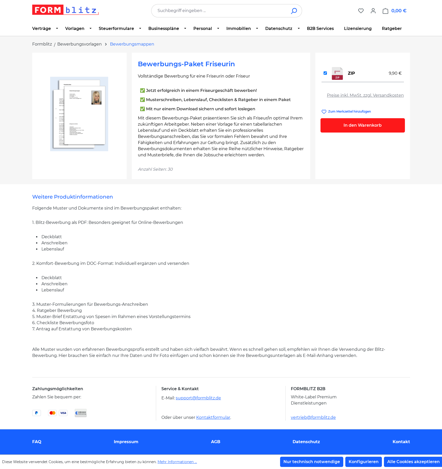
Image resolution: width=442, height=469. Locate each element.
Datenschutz (306, 441)
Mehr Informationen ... (177, 462)
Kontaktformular (213, 417)
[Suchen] (294, 10)
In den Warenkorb (363, 125)
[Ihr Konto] (373, 11)
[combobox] (219, 10)
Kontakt (401, 441)
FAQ (36, 441)
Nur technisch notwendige (311, 461)
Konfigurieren (364, 461)
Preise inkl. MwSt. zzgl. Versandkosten (365, 95)
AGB (215, 441)
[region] (79, 114)
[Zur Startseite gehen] (65, 10)
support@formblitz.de (198, 398)
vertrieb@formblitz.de (313, 417)
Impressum (126, 441)
